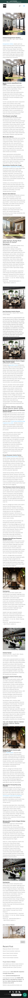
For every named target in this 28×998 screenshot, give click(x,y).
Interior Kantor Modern (11, 724)
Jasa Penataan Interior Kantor (11, 311)
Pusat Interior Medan (13, 994)
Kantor (8, 40)
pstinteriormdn (8, 39)
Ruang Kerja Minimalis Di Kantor (12, 241)
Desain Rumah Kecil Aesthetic (10, 955)
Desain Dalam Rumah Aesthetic (10, 953)
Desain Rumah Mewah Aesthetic (10, 957)
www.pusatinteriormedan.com (14, 985)
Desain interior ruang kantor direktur (12, 166)
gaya (13, 365)
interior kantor (9, 752)
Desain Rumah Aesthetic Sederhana (11, 951)
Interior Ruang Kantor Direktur (12, 37)
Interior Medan (6, 314)
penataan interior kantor (12, 456)
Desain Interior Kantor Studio (13, 408)
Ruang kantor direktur (8, 44)
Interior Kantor (7, 653)
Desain (21, 313)
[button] (25, 995)
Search (22, 942)
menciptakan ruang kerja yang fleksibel (12, 795)
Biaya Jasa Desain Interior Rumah (11, 949)
